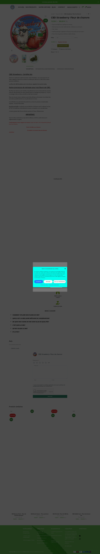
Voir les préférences (59, 281)
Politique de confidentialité (54, 284)
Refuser (48, 281)
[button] (65, 268)
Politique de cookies (44, 284)
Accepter (38, 281)
